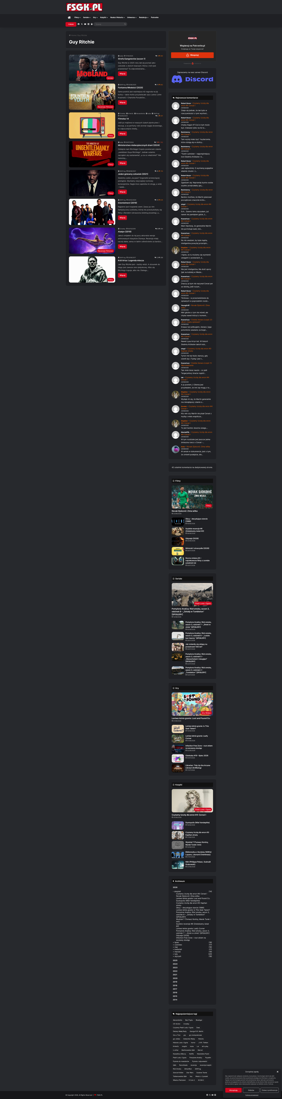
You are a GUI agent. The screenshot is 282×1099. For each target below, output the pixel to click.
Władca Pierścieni (179, 1080)
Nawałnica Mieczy (179, 1054)
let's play (205, 1046)
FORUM (71, 24)
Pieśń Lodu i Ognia (179, 1057)
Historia (201, 1039)
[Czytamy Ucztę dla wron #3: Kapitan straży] (178, 835)
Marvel (200, 1050)
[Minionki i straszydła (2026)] (178, 551)
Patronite (155, 17)
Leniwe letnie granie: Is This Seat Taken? (193, 910)
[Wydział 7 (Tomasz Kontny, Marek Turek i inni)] (178, 845)
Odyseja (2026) (192, 538)
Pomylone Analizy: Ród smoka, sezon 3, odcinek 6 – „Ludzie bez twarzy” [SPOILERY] (199, 635)
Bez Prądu (189, 1020)
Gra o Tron (176, 1035)
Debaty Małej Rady (180, 1031)
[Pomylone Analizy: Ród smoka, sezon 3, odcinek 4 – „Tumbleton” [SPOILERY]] (178, 670)
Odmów (251, 1090)
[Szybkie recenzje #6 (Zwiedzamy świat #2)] (178, 531)
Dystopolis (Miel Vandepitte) (198, 822)
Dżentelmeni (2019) (127, 203)
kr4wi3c (130, 113)
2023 (175, 967)
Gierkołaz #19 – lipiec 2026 (197, 755)
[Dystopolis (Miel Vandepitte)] (178, 825)
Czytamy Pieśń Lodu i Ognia (183, 1027)
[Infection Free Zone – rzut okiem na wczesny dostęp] (178, 748)
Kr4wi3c (176, 1046)
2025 (175, 960)
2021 (175, 975)
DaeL (198, 1027)
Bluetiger (199, 1020)
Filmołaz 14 (123, 119)
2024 (175, 964)
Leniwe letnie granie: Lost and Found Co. (191, 718)
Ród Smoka (177, 1069)
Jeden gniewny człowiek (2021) (133, 174)
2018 (175, 985)
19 (157, 171)
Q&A (174, 1065)
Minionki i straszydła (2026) (197, 548)
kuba (121, 56)
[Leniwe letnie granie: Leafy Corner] (178, 739)
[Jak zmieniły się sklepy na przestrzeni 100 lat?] (178, 647)
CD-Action (176, 1024)
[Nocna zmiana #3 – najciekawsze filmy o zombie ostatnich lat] (178, 561)
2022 (175, 971)
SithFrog (123, 85)
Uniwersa (131, 17)
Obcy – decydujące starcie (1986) (190, 908)
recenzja (194, 1065)
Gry (94, 17)
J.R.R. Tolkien (203, 1042)
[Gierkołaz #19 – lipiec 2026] (178, 758)
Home (73, 35)
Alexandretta (140, 113)
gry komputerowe (195, 1035)
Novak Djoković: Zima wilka (198, 446)
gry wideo (176, 1039)
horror (193, 1042)
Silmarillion (188, 1069)
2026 (175, 887)
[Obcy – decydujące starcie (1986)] (178, 522)
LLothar (175, 1050)
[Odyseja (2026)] (178, 541)
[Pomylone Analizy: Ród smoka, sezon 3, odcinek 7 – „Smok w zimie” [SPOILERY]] (178, 625)
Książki (103, 17)
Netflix (191, 1054)
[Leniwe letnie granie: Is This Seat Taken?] (178, 729)
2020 (175, 978)
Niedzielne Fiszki (203, 1054)
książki (184, 1046)
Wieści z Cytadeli (201, 1076)
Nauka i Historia (116, 17)
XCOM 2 (201, 1080)
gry (185, 1035)
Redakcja (143, 17)
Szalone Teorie (201, 1073)
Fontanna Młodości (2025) (130, 87)
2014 (175, 1000)
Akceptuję (233, 1090)
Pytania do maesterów (181, 1061)
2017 (175, 989)
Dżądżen (184, 247)
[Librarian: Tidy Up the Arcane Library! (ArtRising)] (178, 768)
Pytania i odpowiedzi (199, 1061)
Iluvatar (184, 406)
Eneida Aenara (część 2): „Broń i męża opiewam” (196, 321)
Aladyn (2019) (124, 231)
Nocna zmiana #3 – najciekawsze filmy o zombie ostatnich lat (198, 560)
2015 (175, 996)
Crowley (122, 113)
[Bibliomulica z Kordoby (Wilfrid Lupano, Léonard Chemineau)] (178, 855)
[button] (277, 1072)
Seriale (86, 17)
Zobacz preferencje (269, 1090)
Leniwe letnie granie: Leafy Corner (190, 928)
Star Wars (189, 1073)
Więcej (122, 74)
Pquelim (208, 1057)
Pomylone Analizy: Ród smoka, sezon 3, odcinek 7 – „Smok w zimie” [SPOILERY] (199, 624)
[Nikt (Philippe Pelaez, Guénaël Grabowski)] (178, 865)
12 (157, 257)
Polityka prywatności (251, 1095)
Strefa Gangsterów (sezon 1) (131, 59)
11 (157, 85)
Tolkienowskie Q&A (180, 1076)
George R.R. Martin (196, 1031)
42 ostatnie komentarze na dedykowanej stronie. (192, 467)
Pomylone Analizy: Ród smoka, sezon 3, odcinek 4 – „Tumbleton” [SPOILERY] (199, 670)
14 (157, 200)
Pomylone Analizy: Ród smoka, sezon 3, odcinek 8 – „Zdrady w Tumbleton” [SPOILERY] (190, 611)
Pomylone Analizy (195, 1057)
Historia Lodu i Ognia (180, 1042)
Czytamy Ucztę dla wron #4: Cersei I (195, 104)
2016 (175, 992)
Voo (191, 1076)
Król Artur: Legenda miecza (131, 260)
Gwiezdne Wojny (189, 1039)
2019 (175, 982)
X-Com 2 (192, 1080)
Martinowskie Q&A (188, 1050)
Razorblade (183, 1065)
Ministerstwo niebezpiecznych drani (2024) (139, 145)
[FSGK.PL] (84, 7)
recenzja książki (205, 1065)
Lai (198, 1046)
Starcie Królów (178, 1073)
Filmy (76, 17)
